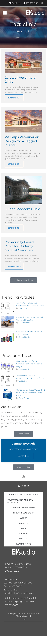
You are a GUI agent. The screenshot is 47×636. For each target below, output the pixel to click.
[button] (42, 3)
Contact (23, 539)
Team (23, 528)
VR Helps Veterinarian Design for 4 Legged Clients (22, 141)
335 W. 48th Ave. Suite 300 (19, 583)
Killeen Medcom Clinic (22, 209)
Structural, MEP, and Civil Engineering (20, 501)
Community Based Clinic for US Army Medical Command (19, 246)
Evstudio (23, 308)
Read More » (13, 98)
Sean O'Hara (24, 398)
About (23, 518)
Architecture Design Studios (23, 495)
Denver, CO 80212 (13, 586)
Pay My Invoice (23, 544)
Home (20, 31)
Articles (23, 523)
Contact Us (23, 456)
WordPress (23, 616)
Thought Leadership (23, 513)
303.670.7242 (10, 590)
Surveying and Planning (23, 508)
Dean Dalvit (24, 322)
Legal (23, 619)
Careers (23, 534)
